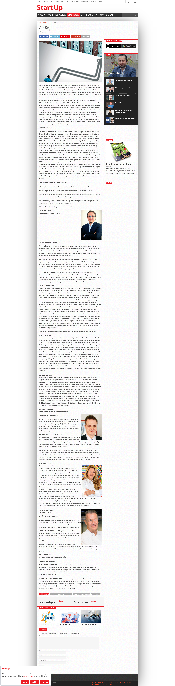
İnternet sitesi (42, 660)
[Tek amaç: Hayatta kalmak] (91, 622)
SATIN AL (100, 1)
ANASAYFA (41, 15)
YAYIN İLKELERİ (64, 1)
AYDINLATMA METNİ (74, 1)
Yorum (41, 636)
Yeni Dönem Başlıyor (47, 602)
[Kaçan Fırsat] (49, 622)
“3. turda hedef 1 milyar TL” (124, 80)
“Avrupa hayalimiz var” (122, 88)
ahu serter (53, 594)
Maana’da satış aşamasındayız (124, 103)
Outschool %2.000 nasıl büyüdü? (125, 118)
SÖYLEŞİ (50, 15)
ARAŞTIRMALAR (73, 15)
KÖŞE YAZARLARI (60, 15)
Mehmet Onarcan (85, 594)
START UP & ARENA (87, 15)
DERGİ (39, 1)
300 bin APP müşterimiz (123, 95)
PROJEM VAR (100, 15)
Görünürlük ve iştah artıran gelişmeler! (119, 164)
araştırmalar (62, 594)
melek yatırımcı (95, 594)
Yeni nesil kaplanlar (81, 602)
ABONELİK (93, 1)
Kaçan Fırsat (43, 624)
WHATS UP (109, 15)
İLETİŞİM (57, 1)
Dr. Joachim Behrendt (73, 594)
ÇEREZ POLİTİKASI (85, 1)
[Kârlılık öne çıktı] (70, 622)
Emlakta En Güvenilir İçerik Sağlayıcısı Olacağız (124, 111)
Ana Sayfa (41, 22)
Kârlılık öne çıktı (65, 624)
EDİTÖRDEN (45, 1)
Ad (40, 650)
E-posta (41, 655)
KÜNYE (51, 1)
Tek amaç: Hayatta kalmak (89, 624)
